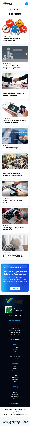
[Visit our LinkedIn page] (19, 412)
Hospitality (15, 368)
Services (15, 375)
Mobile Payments (15, 328)
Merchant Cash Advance (15, 330)
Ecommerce (15, 371)
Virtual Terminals (15, 334)
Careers (15, 398)
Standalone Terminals (15, 337)
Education (15, 379)
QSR (15, 382)
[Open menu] (26, 3)
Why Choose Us (15, 396)
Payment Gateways (15, 339)
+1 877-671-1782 (16, 315)
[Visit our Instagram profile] (14, 412)
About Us (15, 392)
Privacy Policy (15, 403)
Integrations (15, 324)
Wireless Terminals (15, 332)
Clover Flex (15, 347)
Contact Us (15, 390)
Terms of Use (15, 401)
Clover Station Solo (15, 356)
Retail (15, 366)
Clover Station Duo (15, 358)
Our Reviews (15, 394)
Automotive (15, 377)
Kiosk (15, 351)
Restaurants (15, 373)
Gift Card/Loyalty (15, 326)
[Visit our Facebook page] (11, 412)
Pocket (15, 354)
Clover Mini (15, 349)
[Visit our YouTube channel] (16, 412)
